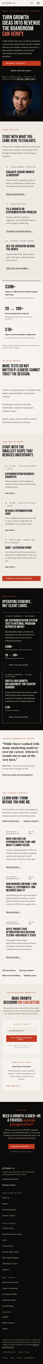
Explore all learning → (11, 821)
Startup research (26, 970)
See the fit (10, 493)
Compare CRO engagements (19, 578)
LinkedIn (5, 1317)
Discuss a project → (21, 1146)
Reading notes (30, 975)
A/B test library (9, 970)
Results (5, 1204)
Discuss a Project (8, 1216)
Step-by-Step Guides (10, 1252)
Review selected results (21, 70)
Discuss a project (9, 1185)
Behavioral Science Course (12, 1234)
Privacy (5, 1358)
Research (5, 1270)
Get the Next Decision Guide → (21, 1038)
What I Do (6, 1198)
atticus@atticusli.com (10, 1179)
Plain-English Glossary (10, 1258)
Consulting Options (9, 1210)
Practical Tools (7, 1246)
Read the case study (18, 665)
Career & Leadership (10, 1288)
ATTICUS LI (9, 3)
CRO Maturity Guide (9, 1264)
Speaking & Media (9, 1300)
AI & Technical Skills (9, 1294)
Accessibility (29, 1358)
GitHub (5, 1329)
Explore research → (32, 821)
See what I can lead (15, 63)
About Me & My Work (10, 1282)
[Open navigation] (38, 3)
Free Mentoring (7, 1306)
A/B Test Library (8, 1228)
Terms (12, 1358)
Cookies (19, 1358)
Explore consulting (26, 79)
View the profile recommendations (17, 775)
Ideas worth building (11, 975)
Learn (4, 1240)
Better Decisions (8, 1323)
